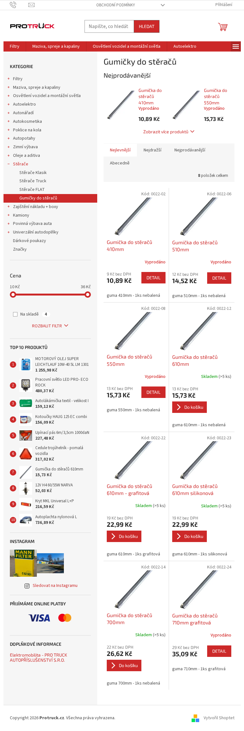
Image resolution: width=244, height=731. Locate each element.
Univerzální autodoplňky (35, 232)
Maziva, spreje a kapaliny (36, 87)
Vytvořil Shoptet (219, 718)
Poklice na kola (27, 130)
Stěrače (20, 164)
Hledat (146, 26)
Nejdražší (152, 150)
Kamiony (21, 215)
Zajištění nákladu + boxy (35, 207)
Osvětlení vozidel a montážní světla (47, 96)
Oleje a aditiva (26, 155)
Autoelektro (24, 104)
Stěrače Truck (32, 181)
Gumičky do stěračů (38, 198)
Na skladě (33, 314)
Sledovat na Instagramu (55, 585)
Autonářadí (23, 113)
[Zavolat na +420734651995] (19, 5)
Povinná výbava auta (32, 223)
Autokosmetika (27, 121)
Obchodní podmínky (115, 5)
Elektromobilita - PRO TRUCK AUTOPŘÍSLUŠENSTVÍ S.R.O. (38, 657)
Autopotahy (24, 138)
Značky (20, 249)
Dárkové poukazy (29, 241)
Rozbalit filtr (47, 326)
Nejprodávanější (189, 150)
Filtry (18, 79)
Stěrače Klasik (33, 173)
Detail (153, 277)
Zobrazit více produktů (165, 131)
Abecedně (120, 163)
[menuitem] (14, 46)
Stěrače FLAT (32, 189)
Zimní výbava (25, 147)
